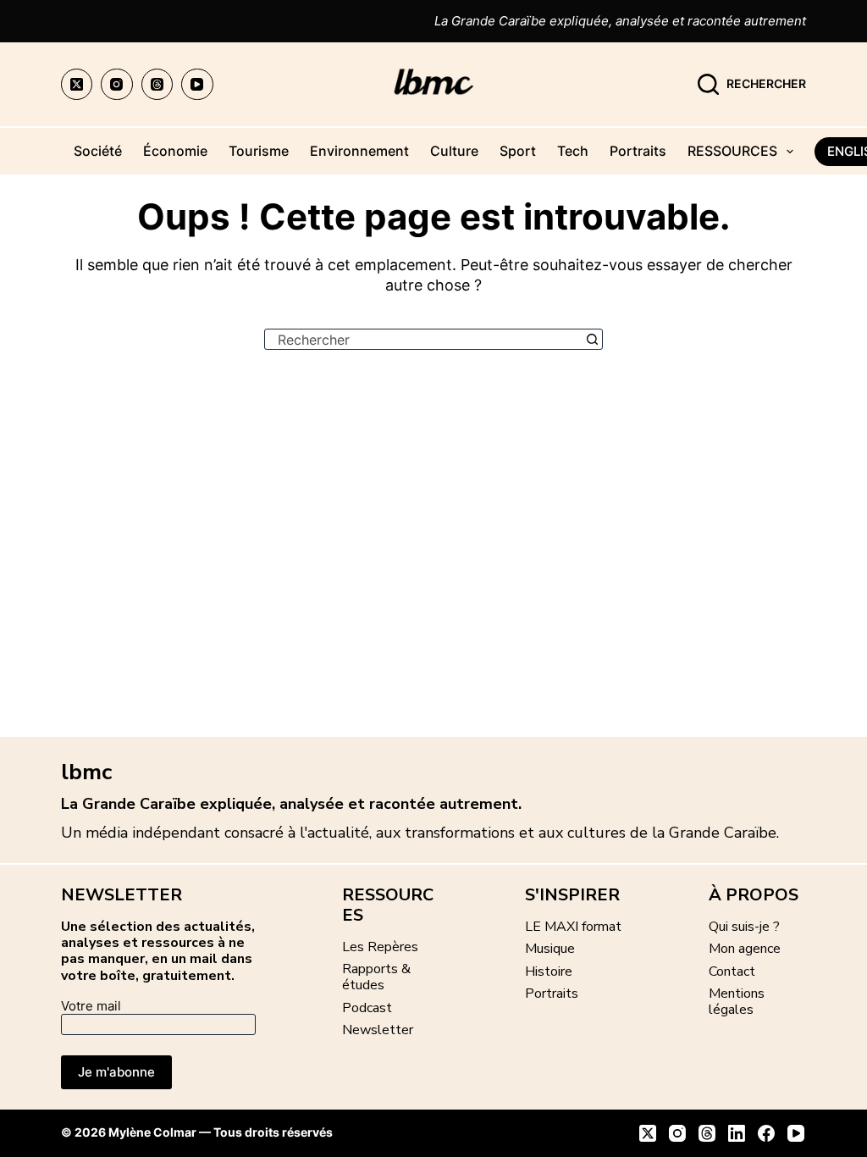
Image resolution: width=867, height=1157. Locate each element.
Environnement (359, 150)
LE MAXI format (573, 926)
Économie (175, 150)
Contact (732, 971)
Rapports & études (376, 977)
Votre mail (91, 1006)
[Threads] (157, 85)
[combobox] (424, 339)
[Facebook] (766, 1133)
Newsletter (377, 1030)
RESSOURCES (732, 150)
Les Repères (380, 947)
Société (98, 150)
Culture (454, 150)
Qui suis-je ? (744, 926)
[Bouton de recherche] (592, 339)
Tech (572, 150)
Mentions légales (737, 1001)
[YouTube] (197, 85)
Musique (550, 948)
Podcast (367, 1008)
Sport (518, 150)
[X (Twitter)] (77, 85)
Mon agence (745, 948)
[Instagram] (117, 85)
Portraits (638, 150)
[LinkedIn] (736, 1133)
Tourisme (259, 150)
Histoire (548, 971)
